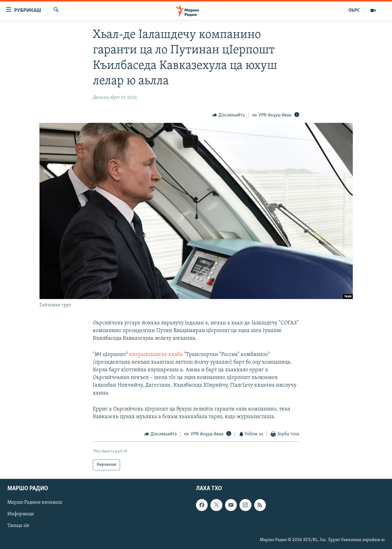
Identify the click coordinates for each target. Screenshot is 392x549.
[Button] (228, 115)
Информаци (20, 514)
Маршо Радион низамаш (34, 502)
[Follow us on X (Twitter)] (216, 505)
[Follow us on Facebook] (202, 505)
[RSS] (260, 505)
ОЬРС (354, 10)
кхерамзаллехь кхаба (156, 355)
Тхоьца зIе (18, 525)
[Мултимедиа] (373, 10)
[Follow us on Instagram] (245, 505)
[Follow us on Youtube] (231, 505)
